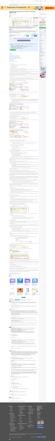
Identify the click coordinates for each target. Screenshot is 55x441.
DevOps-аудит (12, 425)
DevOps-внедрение (12, 426)
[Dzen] (42, 437)
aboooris (14, 382)
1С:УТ (29, 417)
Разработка (11, 418)
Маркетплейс (31, 412)
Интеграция (11, 421)
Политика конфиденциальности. (21, 434)
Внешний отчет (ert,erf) (41, 48)
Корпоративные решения (23, 423)
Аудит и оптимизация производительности (13, 429)
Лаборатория (12, 423)
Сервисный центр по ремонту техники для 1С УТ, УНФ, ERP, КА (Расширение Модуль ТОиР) (20, 294)
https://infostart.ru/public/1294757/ (15, 307)
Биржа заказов (40, 408)
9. (11, 357)
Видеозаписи (40, 407)
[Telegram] (37, 437)
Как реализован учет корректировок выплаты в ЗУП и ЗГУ (14, 56)
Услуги (30, 426)
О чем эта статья (10, 54)
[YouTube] (43, 437)
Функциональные (12, 415)
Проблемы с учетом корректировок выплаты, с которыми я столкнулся (15, 58)
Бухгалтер (40, 46)
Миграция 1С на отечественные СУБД (13, 430)
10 (11, 380)
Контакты (38, 418)
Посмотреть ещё (23, 297)
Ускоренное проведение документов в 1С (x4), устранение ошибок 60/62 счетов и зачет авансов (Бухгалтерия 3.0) (27, 285)
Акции (20, 416)
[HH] (40, 437)
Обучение (30, 406)
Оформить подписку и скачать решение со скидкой (24, 40)
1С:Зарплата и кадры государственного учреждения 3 (42, 52)
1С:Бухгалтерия (31, 413)
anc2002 (13, 397)
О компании (39, 412)
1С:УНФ (30, 416)
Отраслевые (21, 426)
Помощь (38, 416)
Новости (11, 407)
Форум (39, 409)
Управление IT (21, 411)
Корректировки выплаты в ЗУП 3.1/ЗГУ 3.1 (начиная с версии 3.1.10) (22, 12)
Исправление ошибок (11, 60)
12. (11, 379)
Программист (30, 407)
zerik (12, 301)
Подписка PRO (12, 414)
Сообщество (11, 422)
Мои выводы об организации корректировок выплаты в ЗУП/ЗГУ (15, 57)
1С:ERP (30, 414)
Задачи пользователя (13, 417)
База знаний (12, 413)
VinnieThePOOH (14, 334)
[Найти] (45, 404)
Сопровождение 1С (22, 415)
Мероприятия (40, 406)
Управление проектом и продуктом (22, 409)
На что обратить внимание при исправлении (13, 61)
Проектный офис (31, 425)
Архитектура (21, 412)
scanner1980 (13, 309)
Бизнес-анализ (21, 407)
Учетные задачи (12, 416)
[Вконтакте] (39, 437)
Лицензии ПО (21, 425)
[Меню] (9, 1)
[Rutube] (45, 437)
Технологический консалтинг (13, 427)
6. (11, 334)
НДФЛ (40, 61)
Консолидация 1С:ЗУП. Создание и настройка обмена (20, 284)
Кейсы (29, 427)
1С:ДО (29, 420)
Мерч (39, 410)
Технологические (22, 428)
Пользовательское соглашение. (13, 434)
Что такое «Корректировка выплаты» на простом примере (14, 55)
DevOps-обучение (12, 424)
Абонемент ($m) (41, 65)
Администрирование (12, 420)
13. (11, 382)
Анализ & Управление (23, 406)
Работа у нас (39, 417)
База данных (11, 419)
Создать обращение (40, 427)
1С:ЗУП (30, 419)
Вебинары (21, 429)
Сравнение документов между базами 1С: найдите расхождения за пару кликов (34, 284)
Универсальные (31, 421)
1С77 (29, 423)
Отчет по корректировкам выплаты (12, 59)
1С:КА (29, 415)
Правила (38, 415)
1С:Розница (30, 418)
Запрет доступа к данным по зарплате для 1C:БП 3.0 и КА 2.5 (12, 284)
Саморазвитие (21, 413)
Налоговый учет (41, 63)
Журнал (11, 406)
